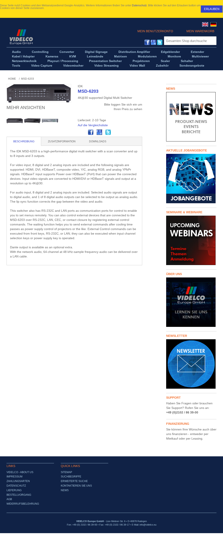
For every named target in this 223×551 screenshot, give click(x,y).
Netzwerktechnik (24, 61)
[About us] (191, 302)
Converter (66, 52)
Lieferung (14, 490)
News (65, 490)
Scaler (165, 61)
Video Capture (41, 65)
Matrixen (120, 56)
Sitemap (66, 472)
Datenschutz (139, 5)
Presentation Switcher (105, 61)
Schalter (187, 61)
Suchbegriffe (71, 476)
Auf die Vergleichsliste (93, 125)
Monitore (174, 56)
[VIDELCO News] (191, 116)
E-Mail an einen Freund (82, 132)
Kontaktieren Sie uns (76, 485)
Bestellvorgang (19, 494)
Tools (16, 65)
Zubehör (162, 65)
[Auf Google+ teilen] (99, 132)
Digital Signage (96, 52)
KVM (72, 56)
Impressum (14, 476)
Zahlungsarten (18, 481)
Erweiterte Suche (74, 481)
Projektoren (141, 61)
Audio (16, 52)
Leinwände (95, 56)
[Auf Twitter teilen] (108, 132)
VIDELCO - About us (20, 472)
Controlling (40, 52)
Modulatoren (147, 56)
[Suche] (212, 40)
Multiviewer (200, 56)
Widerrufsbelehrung (23, 503)
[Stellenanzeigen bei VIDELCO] (191, 178)
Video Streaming (106, 65)
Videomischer (73, 65)
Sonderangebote (191, 65)
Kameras (52, 56)
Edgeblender (170, 52)
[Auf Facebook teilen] (91, 132)
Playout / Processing (62, 61)
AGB (9, 499)
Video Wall (137, 65)
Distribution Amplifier (134, 52)
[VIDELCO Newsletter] (191, 364)
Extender (197, 52)
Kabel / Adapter (23, 56)
